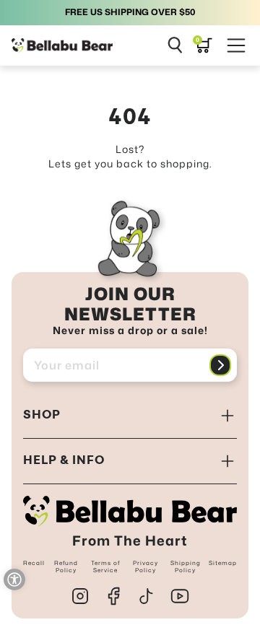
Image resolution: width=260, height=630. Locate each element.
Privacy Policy (145, 566)
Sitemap (223, 563)
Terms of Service (105, 566)
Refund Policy (66, 566)
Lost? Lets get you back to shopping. (130, 156)
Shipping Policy (185, 566)
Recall (34, 563)
